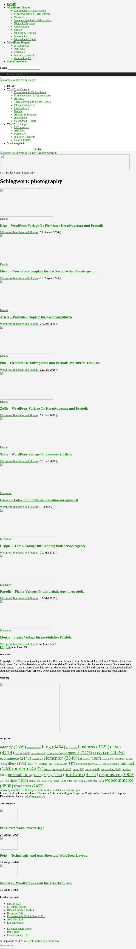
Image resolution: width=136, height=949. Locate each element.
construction (38, 753)
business (93, 746)
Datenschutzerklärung (19, 928)
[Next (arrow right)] (5, 948)
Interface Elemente (24, 55)
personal (20, 775)
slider (47, 781)
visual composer (91, 780)
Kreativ (18, 29)
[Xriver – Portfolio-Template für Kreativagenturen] (26, 307)
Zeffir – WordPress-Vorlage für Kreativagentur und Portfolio (44, 408)
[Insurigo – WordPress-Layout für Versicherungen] (9, 876)
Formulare (20, 51)
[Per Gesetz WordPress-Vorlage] (9, 820)
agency (13, 746)
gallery (16, 763)
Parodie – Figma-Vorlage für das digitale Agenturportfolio (42, 591)
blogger (71, 748)
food (119, 758)
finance (107, 759)
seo (4, 781)
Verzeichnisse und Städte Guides (32, 20)
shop (19, 780)
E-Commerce (21, 45)
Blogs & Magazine (24, 23)
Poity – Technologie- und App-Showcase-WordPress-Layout (43, 855)
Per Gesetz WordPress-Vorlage (22, 828)
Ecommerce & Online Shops (30, 10)
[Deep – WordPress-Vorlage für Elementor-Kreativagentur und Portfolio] (26, 215)
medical (113, 764)
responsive (116, 774)
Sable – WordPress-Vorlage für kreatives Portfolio (36, 454)
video (72, 780)
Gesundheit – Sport (25, 39)
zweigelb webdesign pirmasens (41, 940)
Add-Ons (19, 48)
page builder (111, 769)
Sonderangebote (17, 61)
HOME (11, 4)
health (33, 764)
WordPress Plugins (18, 42)
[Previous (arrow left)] (1, 948)
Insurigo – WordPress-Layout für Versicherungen (36, 883)
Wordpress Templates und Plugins (19, 232)
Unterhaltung (21, 26)
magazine (65, 763)
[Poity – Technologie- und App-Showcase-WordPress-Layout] (9, 848)
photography (48, 775)
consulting (55, 753)
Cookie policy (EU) (18, 73)
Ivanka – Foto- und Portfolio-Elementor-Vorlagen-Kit (39, 500)
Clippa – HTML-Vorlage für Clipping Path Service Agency (43, 546)
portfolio (81, 774)
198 (8, 647)
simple (35, 781)
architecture (34, 748)
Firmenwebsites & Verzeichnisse (32, 13)
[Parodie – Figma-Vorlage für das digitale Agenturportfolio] (26, 581)
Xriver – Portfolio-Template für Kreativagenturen (36, 317)
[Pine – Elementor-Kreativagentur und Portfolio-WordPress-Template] (26, 352)
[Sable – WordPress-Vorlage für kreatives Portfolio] (26, 444)
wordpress (29, 786)
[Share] (5, 945)
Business (19, 17)
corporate (77, 752)
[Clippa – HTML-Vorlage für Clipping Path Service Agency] (26, 535)
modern (28, 768)
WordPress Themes (18, 7)
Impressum (13, 931)
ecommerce (15, 758)
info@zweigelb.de (35, 796)
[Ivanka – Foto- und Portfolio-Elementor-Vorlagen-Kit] (26, 490)
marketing (85, 763)
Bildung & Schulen (25, 32)
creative (109, 752)
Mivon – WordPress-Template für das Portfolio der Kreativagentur (48, 271)
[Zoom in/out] (12, 945)
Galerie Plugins (22, 58)
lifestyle (46, 763)
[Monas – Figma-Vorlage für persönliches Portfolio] (26, 627)
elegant (37, 759)
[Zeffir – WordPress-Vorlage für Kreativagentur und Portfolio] (26, 398)
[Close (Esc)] (1, 945)
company (22, 753)
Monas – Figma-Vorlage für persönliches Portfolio (36, 637)
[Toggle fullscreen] (8, 945)
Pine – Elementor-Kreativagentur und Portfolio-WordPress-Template (50, 363)
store (60, 780)
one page (92, 769)
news (78, 769)
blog (53, 746)
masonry (100, 764)
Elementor (6, 493)
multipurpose (58, 769)
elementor (60, 758)
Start (2, 172)
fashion (89, 758)
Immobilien (20, 36)
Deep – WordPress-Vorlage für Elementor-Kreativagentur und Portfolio (52, 225)
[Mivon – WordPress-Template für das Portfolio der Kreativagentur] (26, 261)
